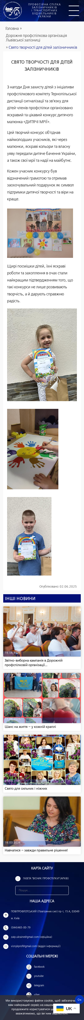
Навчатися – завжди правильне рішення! (36, 850)
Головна (12, 29)
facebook (39, 967)
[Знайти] (64, 890)
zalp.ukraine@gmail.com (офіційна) (31, 937)
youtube (39, 976)
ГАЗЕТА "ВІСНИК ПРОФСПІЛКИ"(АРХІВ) (46, 878)
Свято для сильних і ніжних (26, 788)
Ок (79, 999)
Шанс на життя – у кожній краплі (30, 726)
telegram (39, 985)
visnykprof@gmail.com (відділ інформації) (36, 946)
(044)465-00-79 (20, 927)
